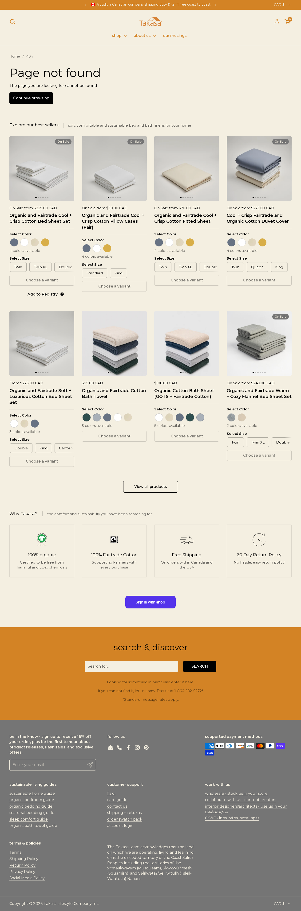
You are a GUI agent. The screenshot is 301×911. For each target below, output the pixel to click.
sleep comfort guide (28, 819)
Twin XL (40, 267)
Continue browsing (31, 98)
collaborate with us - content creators (240, 800)
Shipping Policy (23, 858)
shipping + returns (124, 812)
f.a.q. (111, 793)
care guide (117, 800)
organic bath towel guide (33, 825)
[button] (12, 21)
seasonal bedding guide (31, 812)
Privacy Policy (22, 871)
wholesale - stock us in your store (236, 793)
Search (199, 666)
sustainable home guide (32, 793)
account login (120, 825)
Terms (15, 852)
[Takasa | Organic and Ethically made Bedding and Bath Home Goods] (150, 21)
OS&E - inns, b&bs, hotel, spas (232, 818)
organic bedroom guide (31, 800)
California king (71, 448)
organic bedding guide (30, 806)
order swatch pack (124, 819)
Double (65, 267)
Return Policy (22, 865)
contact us (117, 806)
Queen (257, 267)
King (119, 273)
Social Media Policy (27, 878)
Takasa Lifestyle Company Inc (71, 903)
